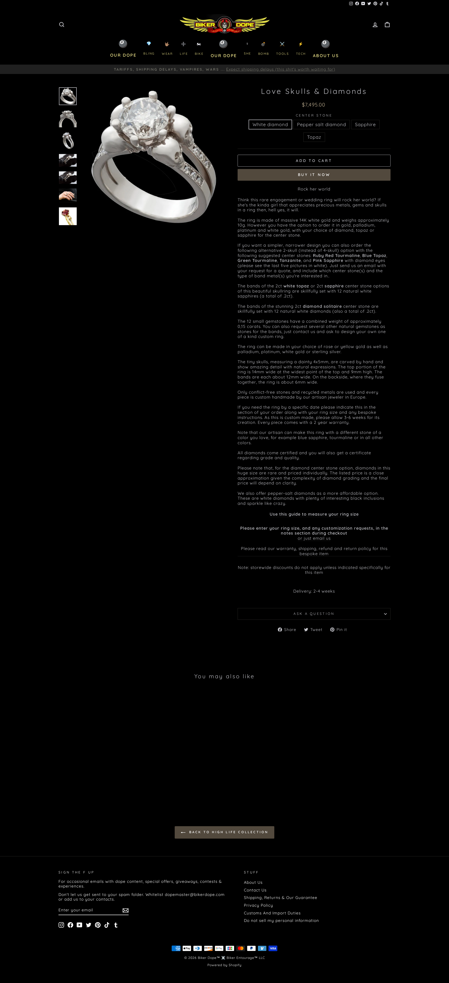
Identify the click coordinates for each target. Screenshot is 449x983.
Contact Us (255, 890)
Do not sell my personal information (281, 920)
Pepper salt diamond (321, 124)
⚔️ (282, 48)
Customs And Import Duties (272, 912)
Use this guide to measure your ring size (314, 514)
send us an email (358, 265)
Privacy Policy (258, 905)
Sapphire (365, 124)
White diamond (270, 124)
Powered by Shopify (224, 965)
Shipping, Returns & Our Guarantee (280, 897)
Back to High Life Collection (227, 832)
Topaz (314, 137)
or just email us (314, 538)
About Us (253, 882)
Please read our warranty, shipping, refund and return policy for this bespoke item (314, 551)
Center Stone (314, 115)
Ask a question (313, 614)
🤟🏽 (167, 48)
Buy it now (314, 174)
